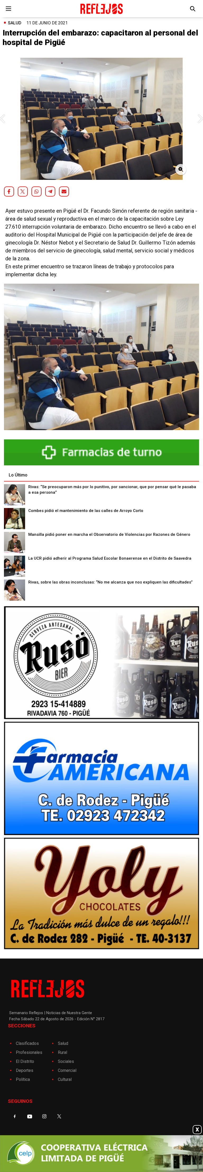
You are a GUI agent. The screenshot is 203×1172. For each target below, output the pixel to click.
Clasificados (27, 1043)
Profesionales (29, 1052)
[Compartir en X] (23, 191)
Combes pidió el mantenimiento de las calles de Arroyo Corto (85, 510)
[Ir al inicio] (101, 8)
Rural (62, 1052)
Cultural (65, 1079)
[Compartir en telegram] (50, 191)
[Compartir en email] (64, 191)
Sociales (66, 1061)
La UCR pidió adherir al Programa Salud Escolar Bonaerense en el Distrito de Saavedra (109, 558)
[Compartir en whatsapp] (36, 191)
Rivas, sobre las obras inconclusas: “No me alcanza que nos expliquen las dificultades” (110, 582)
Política (23, 1079)
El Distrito (25, 1061)
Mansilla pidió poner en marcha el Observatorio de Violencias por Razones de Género (109, 534)
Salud (14, 22)
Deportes (24, 1070)
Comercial (67, 1070)
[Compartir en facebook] (9, 191)
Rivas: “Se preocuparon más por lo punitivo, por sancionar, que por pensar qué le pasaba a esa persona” (112, 489)
